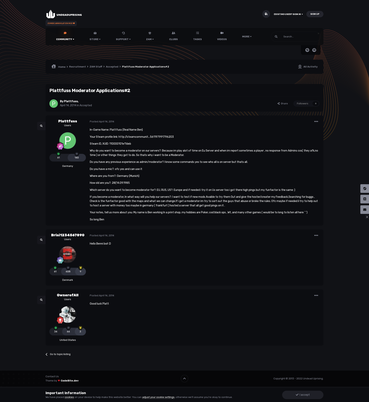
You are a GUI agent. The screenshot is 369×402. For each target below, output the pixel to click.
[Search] (276, 37)
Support (122, 39)
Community (64, 39)
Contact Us (52, 376)
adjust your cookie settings (158, 397)
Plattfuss (71, 101)
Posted (102, 121)
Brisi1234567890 (67, 235)
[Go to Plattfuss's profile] (53, 103)
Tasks (197, 39)
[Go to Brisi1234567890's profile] (67, 254)
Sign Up (314, 14)
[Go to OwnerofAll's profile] (67, 314)
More (245, 36)
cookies (69, 397)
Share (284, 103)
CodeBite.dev (70, 380)
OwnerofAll (67, 295)
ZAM (149, 39)
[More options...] (316, 121)
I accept (304, 394)
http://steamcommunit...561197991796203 (146, 136)
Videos (222, 39)
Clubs (173, 39)
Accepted (86, 105)
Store (94, 39)
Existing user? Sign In (288, 14)
